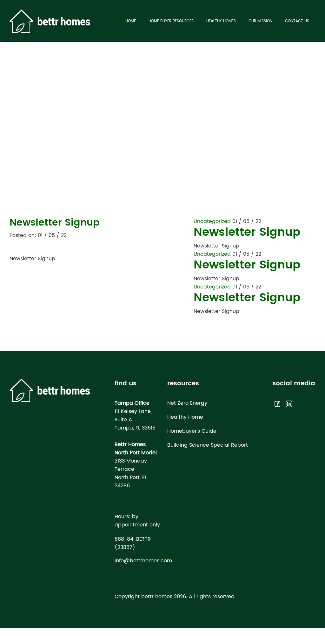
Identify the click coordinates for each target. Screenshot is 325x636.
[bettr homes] (50, 21)
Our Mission (260, 21)
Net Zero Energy (187, 403)
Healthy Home (185, 417)
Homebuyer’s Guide (191, 431)
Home (130, 21)
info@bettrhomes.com (143, 561)
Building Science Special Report (207, 445)
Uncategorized (212, 221)
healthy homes (221, 21)
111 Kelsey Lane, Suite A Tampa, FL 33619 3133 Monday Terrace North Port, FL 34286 (136, 444)
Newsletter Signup (247, 232)
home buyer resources (171, 21)
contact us (297, 21)
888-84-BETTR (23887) (133, 543)
